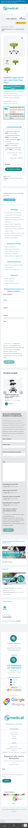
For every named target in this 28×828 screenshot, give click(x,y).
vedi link (4, 776)
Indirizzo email (6, 444)
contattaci (18, 621)
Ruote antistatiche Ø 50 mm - (12, 136)
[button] (22, 38)
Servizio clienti (14, 732)
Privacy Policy (14, 734)
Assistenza (14, 738)
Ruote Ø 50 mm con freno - (12, 144)
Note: (4, 462)
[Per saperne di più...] (14, 558)
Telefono (5, 307)
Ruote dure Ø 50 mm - (14, 140)
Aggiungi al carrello (14, 169)
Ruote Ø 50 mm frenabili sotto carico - (13, 148)
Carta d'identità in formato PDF (10, 484)
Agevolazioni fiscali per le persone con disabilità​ (14, 752)
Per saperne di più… (7, 562)
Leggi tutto (10, 403)
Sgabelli (5, 180)
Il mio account (4, 825)
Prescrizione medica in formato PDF (11, 496)
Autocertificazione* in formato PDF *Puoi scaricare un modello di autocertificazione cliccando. (14, 514)
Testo (4, 321)
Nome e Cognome (7, 294)
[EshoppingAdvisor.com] (14, 692)
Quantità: (7, 164)
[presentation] (4, 392)
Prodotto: (5, 315)
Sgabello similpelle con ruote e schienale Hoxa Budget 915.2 (12, 396)
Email (3, 769)
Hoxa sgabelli (12, 178)
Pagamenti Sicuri (14, 746)
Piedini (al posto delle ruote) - (12, 132)
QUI (3, 512)
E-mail (4, 300)
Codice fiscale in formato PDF (10, 490)
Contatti (14, 736)
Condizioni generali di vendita (14, 748)
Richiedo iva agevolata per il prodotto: (12, 452)
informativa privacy (17, 514)
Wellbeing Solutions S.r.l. (16, 809)
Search (14, 825)
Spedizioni (14, 750)
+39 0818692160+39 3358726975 (14, 666)
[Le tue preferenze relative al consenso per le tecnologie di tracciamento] (25, 825)
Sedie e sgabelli (19, 178)
